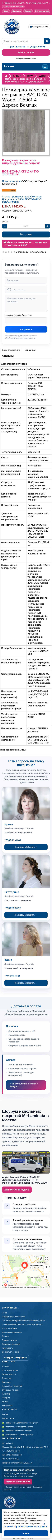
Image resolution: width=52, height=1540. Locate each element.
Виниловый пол (9, 1374)
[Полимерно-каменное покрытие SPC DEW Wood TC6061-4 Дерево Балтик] (24, 131)
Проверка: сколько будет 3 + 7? (18, 315)
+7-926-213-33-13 (12, 976)
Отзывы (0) (8, 355)
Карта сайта (7, 1348)
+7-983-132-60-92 (12, 908)
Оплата (28, 11)
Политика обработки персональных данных (22, 1324)
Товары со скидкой (11, 1344)
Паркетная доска (10, 1370)
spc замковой (13, 749)
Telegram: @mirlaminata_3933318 (17, 1462)
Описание (30, 350)
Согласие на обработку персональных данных (23, 1320)
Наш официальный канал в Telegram (24, 1085)
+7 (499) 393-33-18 (16, 47)
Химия (5, 1401)
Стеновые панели (10, 1390)
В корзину (26, 234)
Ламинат (6, 1366)
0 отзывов (21, 252)
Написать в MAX (26, 52)
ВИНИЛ (17, 76)
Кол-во (5, 222)
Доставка (16, 11)
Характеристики (11, 350)
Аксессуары (7, 1405)
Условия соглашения (12, 1332)
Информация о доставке (13, 1316)
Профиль (6, 1397)
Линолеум (7, 1378)
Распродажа (8, 1418)
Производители (42, 11)
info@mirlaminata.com (26, 58)
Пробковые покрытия (12, 1386)
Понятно (26, 1533)
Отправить (26, 329)
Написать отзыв (37, 252)
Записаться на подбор (17, 1189)
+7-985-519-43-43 (12, 840)
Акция (5, 1414)
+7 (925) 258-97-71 (36, 47)
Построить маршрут (15, 1197)
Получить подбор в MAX (18, 1481)
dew (23, 749)
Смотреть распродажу (15, 1357)
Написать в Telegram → (26, 847)
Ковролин (6, 1382)
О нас (6, 11)
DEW (30, 76)
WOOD (42, 76)
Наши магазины (9, 1328)
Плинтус (6, 1393)
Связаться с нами (10, 1351)
